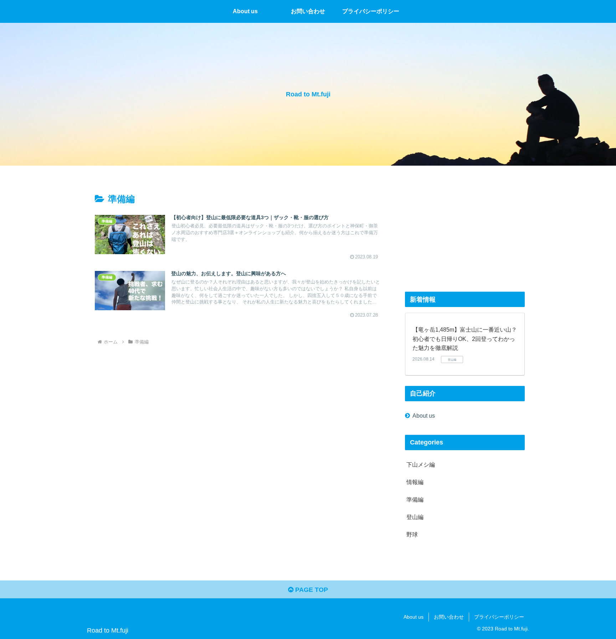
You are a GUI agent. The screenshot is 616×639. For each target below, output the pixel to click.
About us (423, 415)
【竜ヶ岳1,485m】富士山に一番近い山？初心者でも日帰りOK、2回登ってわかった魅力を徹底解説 (464, 339)
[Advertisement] (465, 231)
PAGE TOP (310, 589)
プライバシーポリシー (499, 617)
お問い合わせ (449, 617)
